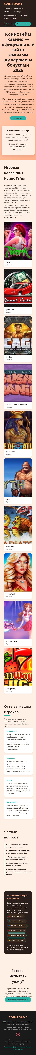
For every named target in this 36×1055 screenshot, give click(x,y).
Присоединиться (23, 24)
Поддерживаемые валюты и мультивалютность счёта (18, 852)
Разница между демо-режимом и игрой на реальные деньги (19, 871)
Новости (15, 18)
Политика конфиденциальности (14, 1047)
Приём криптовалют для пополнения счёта (17, 864)
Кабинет (9, 24)
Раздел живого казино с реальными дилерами (17, 858)
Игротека (7, 12)
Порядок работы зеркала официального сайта (17, 845)
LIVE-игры (23, 15)
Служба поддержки (10, 15)
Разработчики (18, 8)
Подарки (7, 8)
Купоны (6, 18)
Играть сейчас (17, 118)
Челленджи (17, 12)
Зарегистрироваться (17, 1000)
